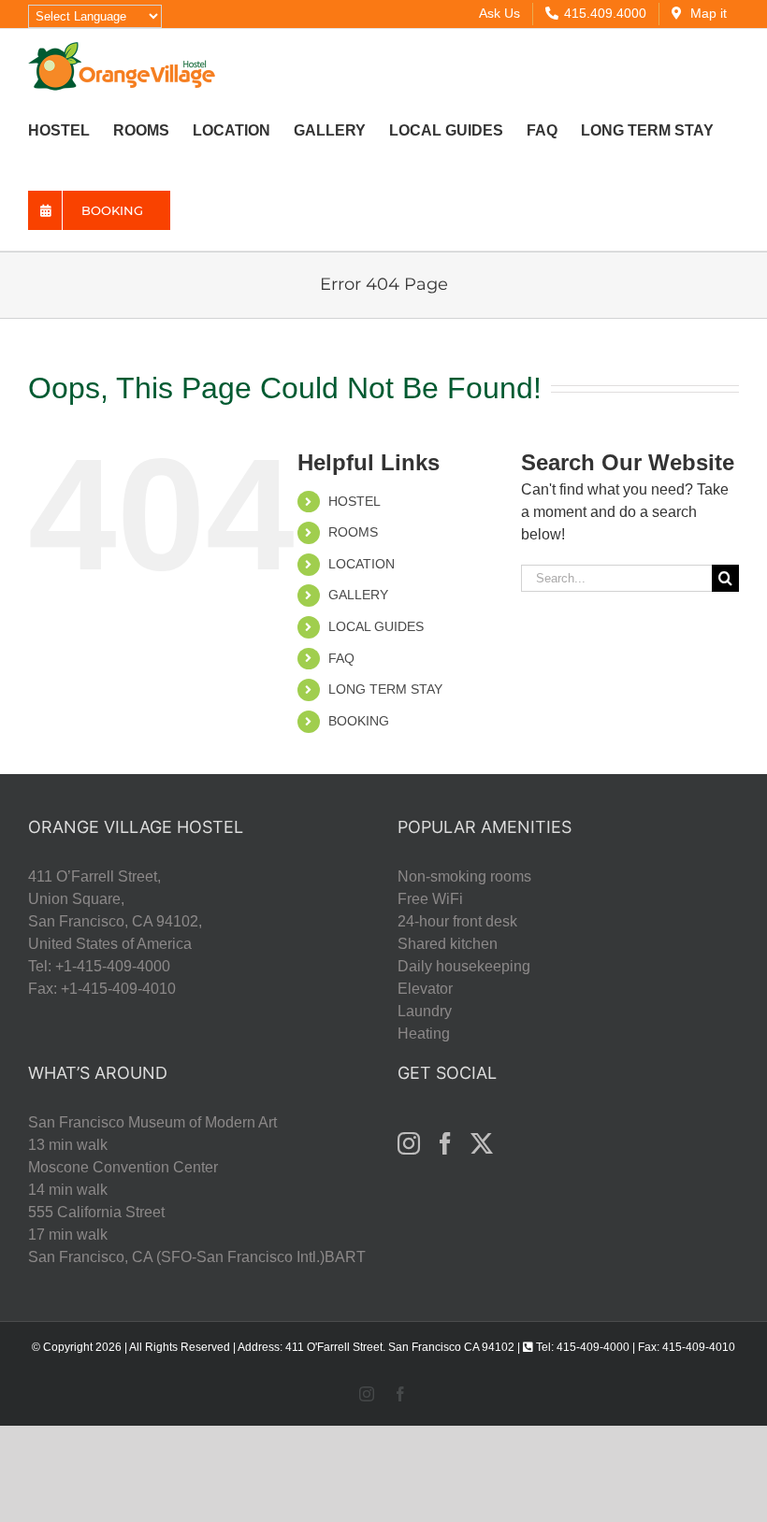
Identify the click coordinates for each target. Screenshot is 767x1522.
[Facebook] (445, 1143)
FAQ (341, 658)
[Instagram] (409, 1143)
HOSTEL (354, 501)
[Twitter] (481, 1143)
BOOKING (358, 720)
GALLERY (358, 594)
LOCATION (361, 563)
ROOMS (353, 531)
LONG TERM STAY (385, 689)
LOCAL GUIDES (376, 626)
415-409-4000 (593, 1347)
